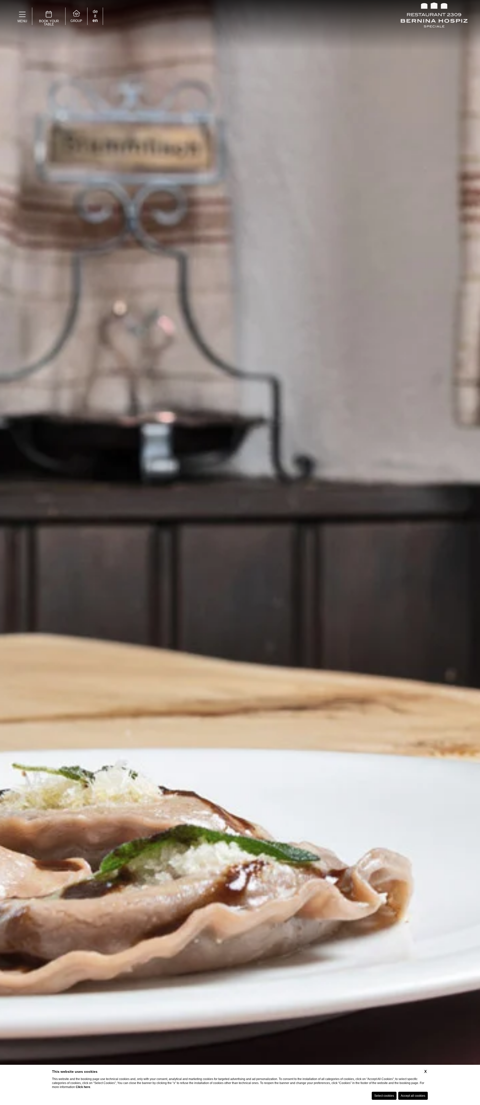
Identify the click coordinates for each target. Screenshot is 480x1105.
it (95, 16)
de (95, 11)
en (95, 20)
